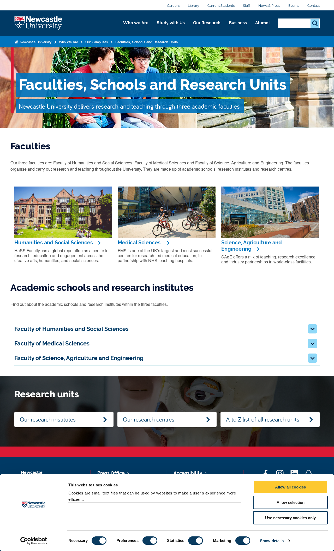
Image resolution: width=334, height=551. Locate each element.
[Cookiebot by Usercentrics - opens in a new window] (34, 541)
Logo (38, 23)
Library (193, 6)
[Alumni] (262, 28)
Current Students (221, 6)
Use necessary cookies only (290, 518)
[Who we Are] (135, 28)
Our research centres (148, 419)
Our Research (206, 22)
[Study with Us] (171, 28)
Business (238, 22)
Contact (313, 6)
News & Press (269, 6)
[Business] (238, 28)
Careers (173, 6)
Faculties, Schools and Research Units (146, 41)
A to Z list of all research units (262, 419)
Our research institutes (48, 419)
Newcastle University (35, 41)
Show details (272, 540)
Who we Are (135, 22)
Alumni (262, 22)
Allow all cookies (290, 487)
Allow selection (291, 502)
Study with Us (171, 22)
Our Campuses (96, 41)
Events (293, 6)
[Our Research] (206, 28)
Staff (246, 6)
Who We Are (68, 41)
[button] (312, 328)
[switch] (149, 540)
